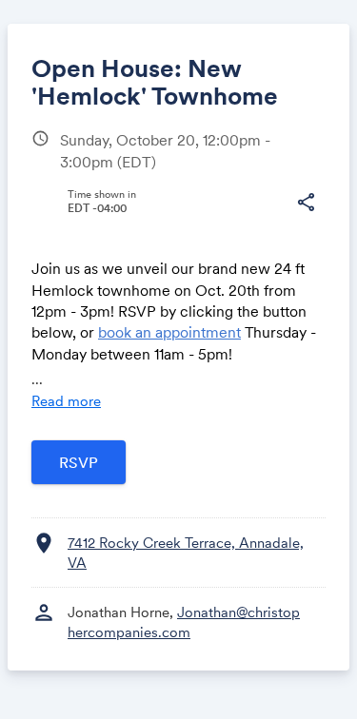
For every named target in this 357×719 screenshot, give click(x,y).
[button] (306, 203)
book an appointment (169, 331)
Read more (66, 401)
